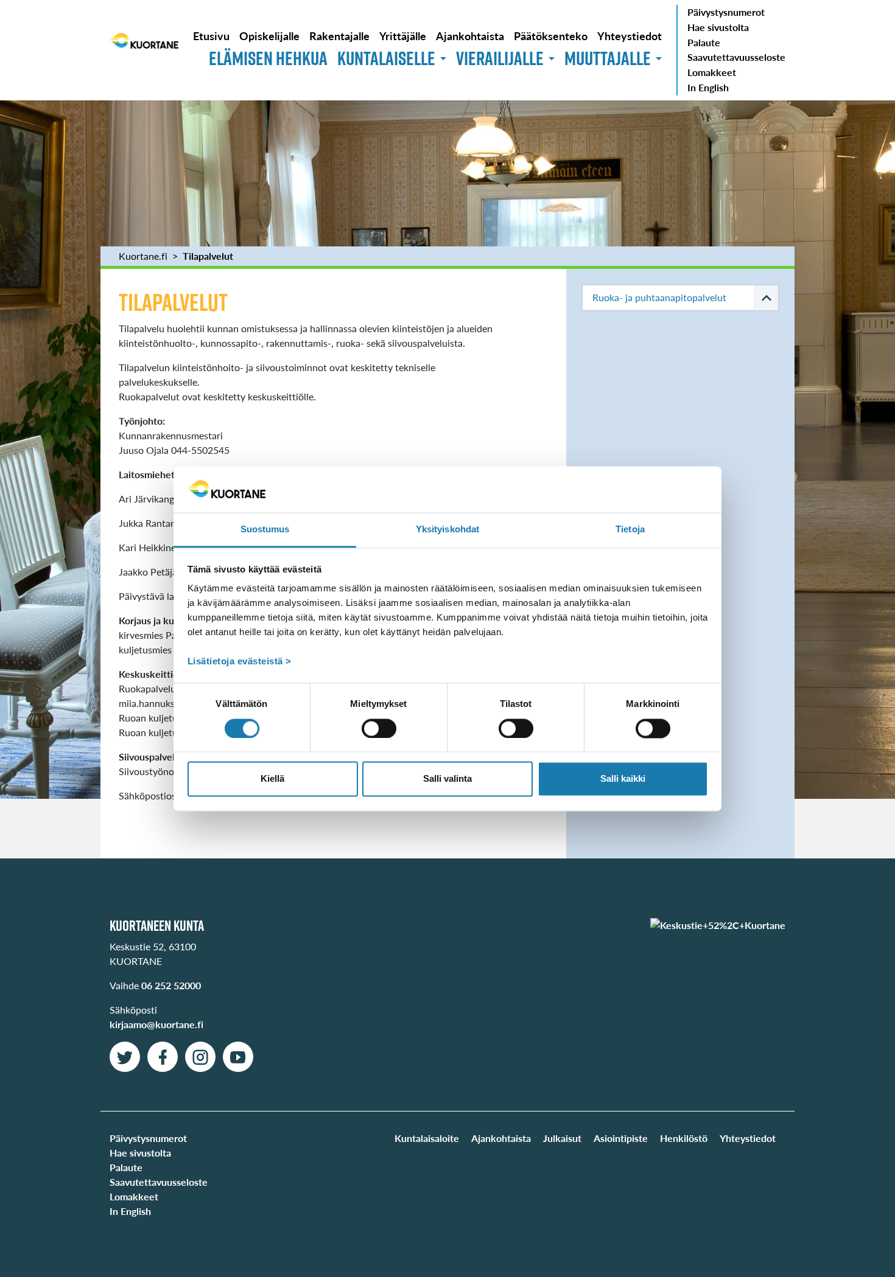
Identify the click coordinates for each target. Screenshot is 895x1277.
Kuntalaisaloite (427, 1138)
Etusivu (211, 35)
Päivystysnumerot (726, 12)
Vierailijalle (500, 58)
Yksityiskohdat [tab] (447, 529)
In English (708, 87)
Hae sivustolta (718, 27)
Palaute (703, 42)
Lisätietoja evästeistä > (240, 661)
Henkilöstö (683, 1138)
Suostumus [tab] (265, 529)
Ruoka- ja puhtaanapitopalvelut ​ (660, 297)
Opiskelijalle (269, 35)
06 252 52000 (171, 985)
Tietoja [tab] (630, 529)
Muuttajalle (607, 58)
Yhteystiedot (629, 35)
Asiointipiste (621, 1138)
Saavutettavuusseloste (736, 57)
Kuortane (144, 50)
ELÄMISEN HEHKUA (268, 58)
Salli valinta (447, 779)
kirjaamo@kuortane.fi (156, 1024)
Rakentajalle (339, 35)
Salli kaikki (622, 779)
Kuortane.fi (143, 256)
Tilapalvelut (208, 256)
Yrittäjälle (402, 35)
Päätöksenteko (551, 35)
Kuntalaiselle (386, 58)
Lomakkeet (711, 72)
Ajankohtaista (470, 35)
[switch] (379, 728)
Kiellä (272, 779)
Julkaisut (562, 1138)
